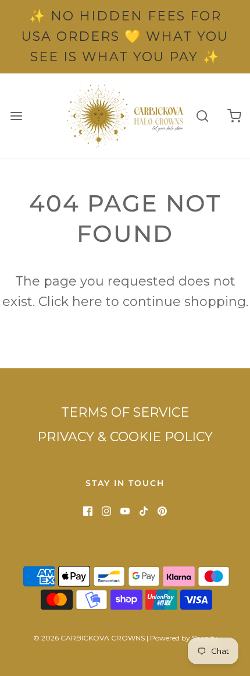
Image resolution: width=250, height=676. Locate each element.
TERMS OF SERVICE (125, 412)
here (87, 301)
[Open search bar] (202, 116)
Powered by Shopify (183, 637)
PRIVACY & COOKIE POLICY (125, 437)
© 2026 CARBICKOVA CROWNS (89, 637)
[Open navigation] (16, 116)
